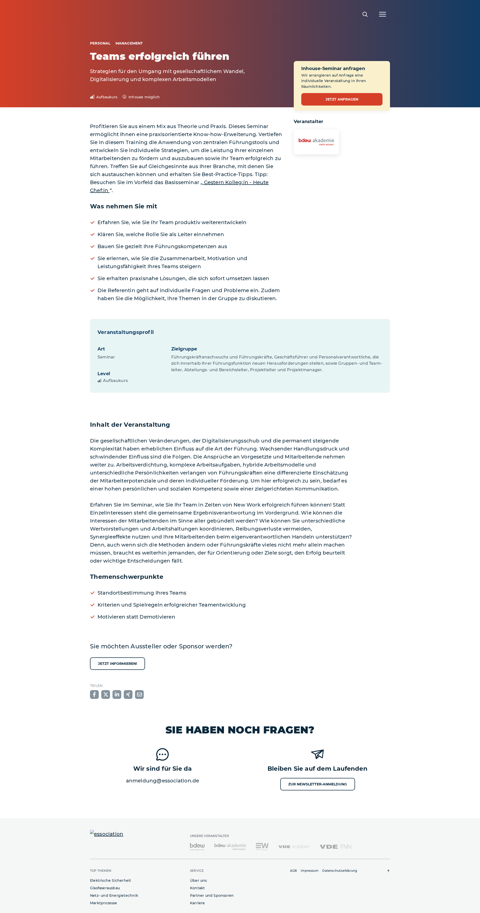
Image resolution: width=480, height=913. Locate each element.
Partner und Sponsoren (212, 895)
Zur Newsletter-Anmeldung (317, 784)
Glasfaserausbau (105, 888)
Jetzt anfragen (342, 99)
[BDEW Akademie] (230, 846)
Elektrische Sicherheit (110, 880)
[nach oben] (388, 871)
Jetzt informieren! (117, 663)
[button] (94, 694)
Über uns (198, 880)
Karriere (197, 903)
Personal (100, 43)
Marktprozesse (103, 903)
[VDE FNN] (335, 846)
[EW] (262, 846)
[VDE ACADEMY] (294, 846)
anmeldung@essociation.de (162, 781)
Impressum (310, 870)
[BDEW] (197, 846)
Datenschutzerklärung (339, 870)
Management (129, 43)
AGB (293, 870)
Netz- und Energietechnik (114, 895)
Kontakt (197, 888)
